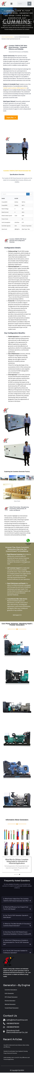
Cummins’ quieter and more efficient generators (15, 88)
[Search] (28, 194)
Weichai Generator (10, 1004)
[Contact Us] (28, 542)
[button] (14, 874)
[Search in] (31, 194)
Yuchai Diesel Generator (12, 1008)
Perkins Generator (10, 1000)
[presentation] (5, 842)
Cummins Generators (9, 37)
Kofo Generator (9, 993)
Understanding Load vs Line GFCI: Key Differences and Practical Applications (17, 1058)
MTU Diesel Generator (11, 997)
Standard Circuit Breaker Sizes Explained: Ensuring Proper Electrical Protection (16, 1052)
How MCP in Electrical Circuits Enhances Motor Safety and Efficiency (16, 1046)
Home (3, 37)
